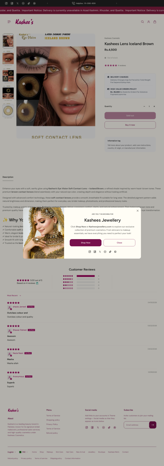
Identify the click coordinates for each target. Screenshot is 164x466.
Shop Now (85, 242)
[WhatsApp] (115, 251)
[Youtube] (105, 251)
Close (119, 242)
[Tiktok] (110, 251)
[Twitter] (100, 251)
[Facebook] (95, 251)
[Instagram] (89, 251)
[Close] (137, 210)
